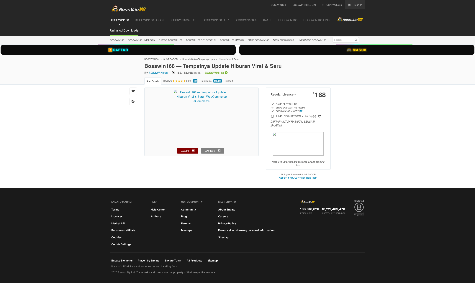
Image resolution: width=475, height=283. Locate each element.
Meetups (186, 230)
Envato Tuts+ (173, 260)
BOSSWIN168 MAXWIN (232, 40)
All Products (194, 260)
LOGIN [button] (185, 150)
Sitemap (223, 237)
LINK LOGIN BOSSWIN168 (298, 116)
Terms (115, 209)
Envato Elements (122, 260)
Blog (184, 216)
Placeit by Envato (149, 260)
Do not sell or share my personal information (246, 230)
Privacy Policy (227, 223)
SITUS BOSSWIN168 (258, 40)
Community (188, 209)
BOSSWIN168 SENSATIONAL (201, 40)
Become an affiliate (123, 230)
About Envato (226, 209)
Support (229, 80)
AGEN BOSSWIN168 (283, 40)
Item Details (153, 81)
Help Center (158, 209)
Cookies (116, 237)
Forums (186, 223)
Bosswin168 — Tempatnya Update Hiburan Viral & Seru (210, 59)
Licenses (117, 216)
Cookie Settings (121, 244)
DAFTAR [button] (210, 150)
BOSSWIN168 (117, 40)
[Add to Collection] (133, 101)
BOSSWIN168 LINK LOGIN (141, 40)
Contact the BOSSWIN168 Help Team (298, 177)
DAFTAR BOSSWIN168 (170, 40)
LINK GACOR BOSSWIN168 (312, 40)
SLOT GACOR (170, 59)
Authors (156, 216)
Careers (223, 216)
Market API (118, 223)
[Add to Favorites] (133, 91)
